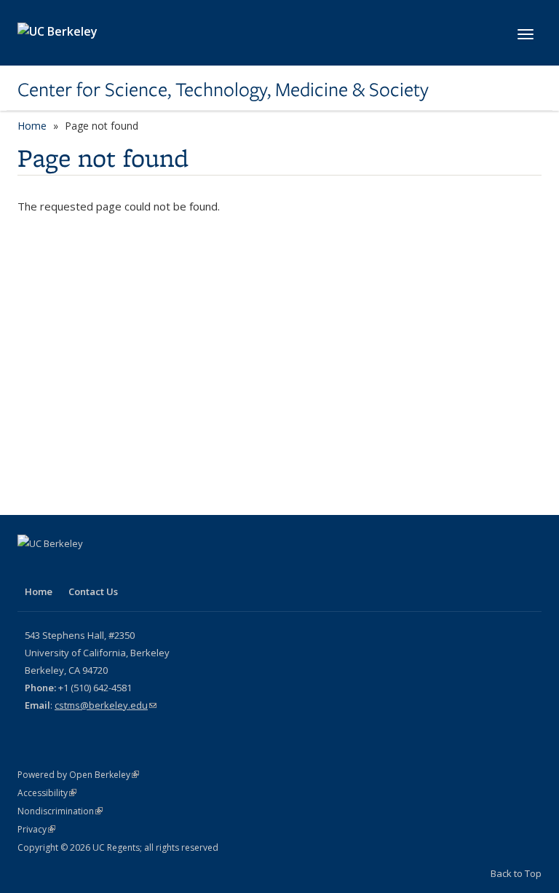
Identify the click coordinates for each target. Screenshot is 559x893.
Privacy (36, 829)
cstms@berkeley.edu (105, 705)
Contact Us (93, 591)
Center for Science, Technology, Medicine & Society (223, 89)
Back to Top (516, 873)
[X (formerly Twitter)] (30, 568)
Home (32, 126)
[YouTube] (59, 568)
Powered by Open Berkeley (78, 774)
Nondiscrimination (60, 811)
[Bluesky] (87, 568)
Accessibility (46, 793)
